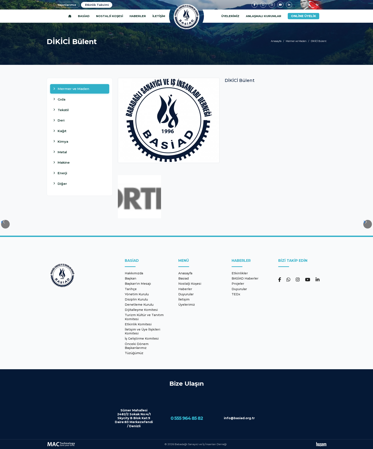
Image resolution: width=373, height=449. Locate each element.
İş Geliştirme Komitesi (142, 338)
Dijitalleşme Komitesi (141, 310)
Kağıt (62, 131)
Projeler (238, 284)
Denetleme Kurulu (139, 305)
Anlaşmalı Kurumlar (263, 16)
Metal (62, 152)
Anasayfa (276, 41)
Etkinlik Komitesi (138, 324)
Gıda (61, 99)
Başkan (130, 278)
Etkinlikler (240, 273)
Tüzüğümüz (134, 353)
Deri (61, 120)
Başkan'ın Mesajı (138, 284)
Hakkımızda (134, 273)
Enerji (62, 173)
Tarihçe (131, 289)
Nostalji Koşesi (109, 16)
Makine (64, 162)
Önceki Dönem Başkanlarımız (137, 346)
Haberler (138, 16)
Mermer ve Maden (296, 41)
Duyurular (186, 294)
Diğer (62, 184)
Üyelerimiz (230, 16)
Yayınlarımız (67, 4)
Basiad (84, 16)
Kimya (63, 141)
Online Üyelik (303, 16)
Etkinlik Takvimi (97, 4)
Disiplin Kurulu (136, 299)
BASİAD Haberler (245, 278)
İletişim (158, 16)
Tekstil (63, 110)
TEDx (236, 294)
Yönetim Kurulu (137, 294)
